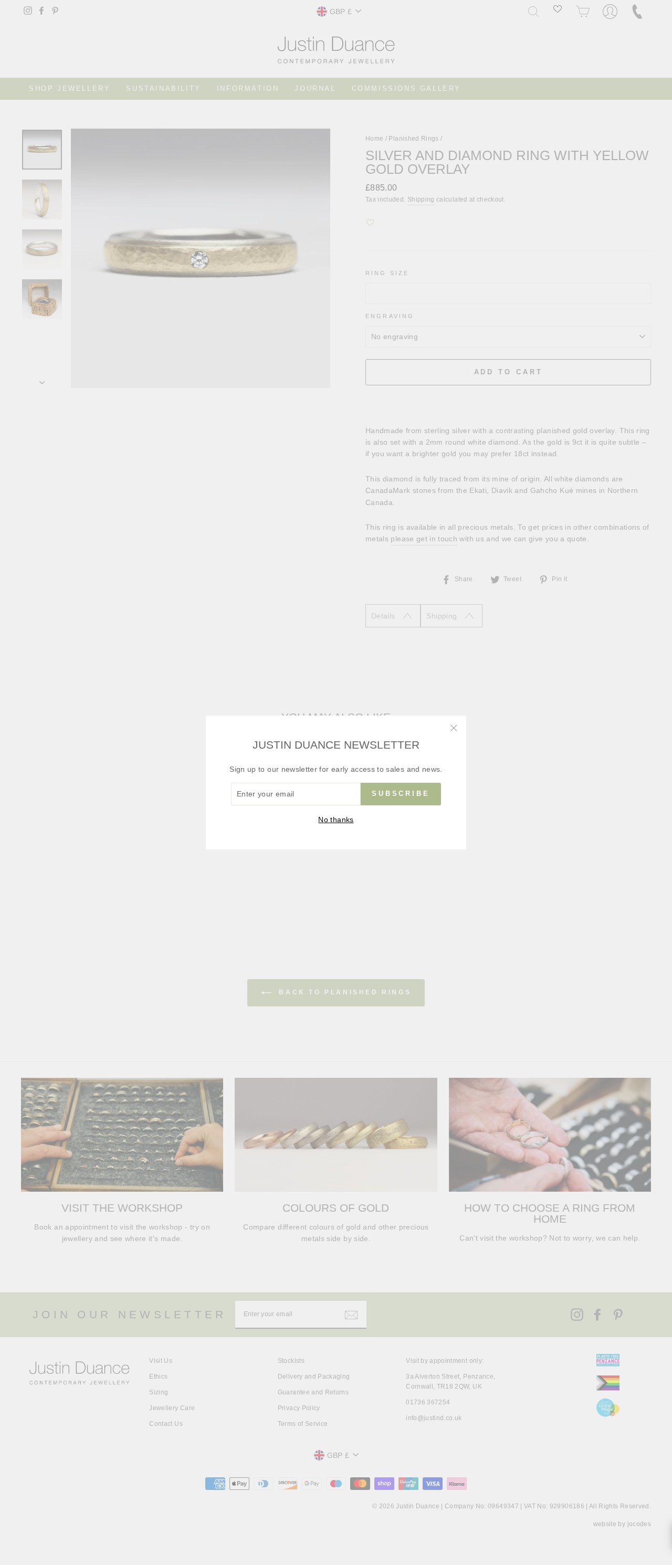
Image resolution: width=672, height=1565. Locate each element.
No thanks (335, 819)
